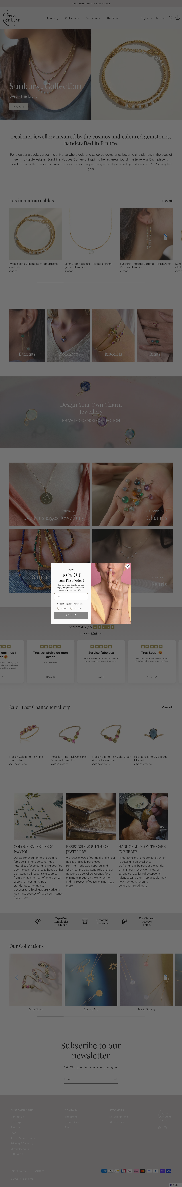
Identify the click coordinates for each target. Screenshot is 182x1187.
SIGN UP (71, 615)
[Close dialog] (127, 566)
